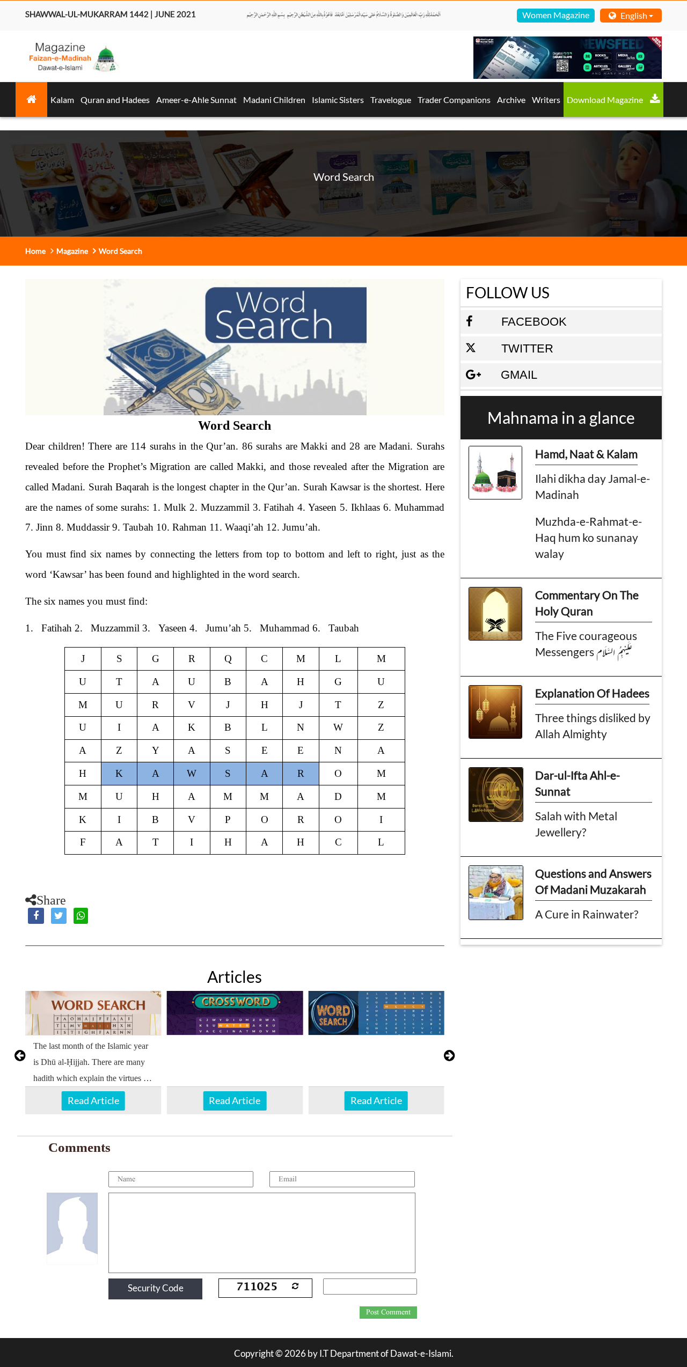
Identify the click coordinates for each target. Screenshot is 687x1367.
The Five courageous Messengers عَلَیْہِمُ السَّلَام (586, 643)
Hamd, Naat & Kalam (586, 453)
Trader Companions (454, 99)
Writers (546, 99)
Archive (511, 99)
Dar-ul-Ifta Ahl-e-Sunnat (577, 783)
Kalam (62, 99)
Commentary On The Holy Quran (587, 603)
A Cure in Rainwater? (586, 914)
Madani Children (274, 99)
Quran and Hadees (115, 99)
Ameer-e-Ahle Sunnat (196, 99)
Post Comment (388, 1312)
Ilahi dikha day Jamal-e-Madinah (592, 486)
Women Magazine (555, 15)
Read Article (93, 1100)
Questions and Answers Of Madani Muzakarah (593, 881)
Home (35, 250)
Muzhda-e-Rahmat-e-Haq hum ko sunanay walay (588, 537)
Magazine (72, 250)
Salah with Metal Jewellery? (576, 824)
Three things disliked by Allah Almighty (593, 725)
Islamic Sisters (338, 99)
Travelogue (390, 99)
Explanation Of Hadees (592, 693)
